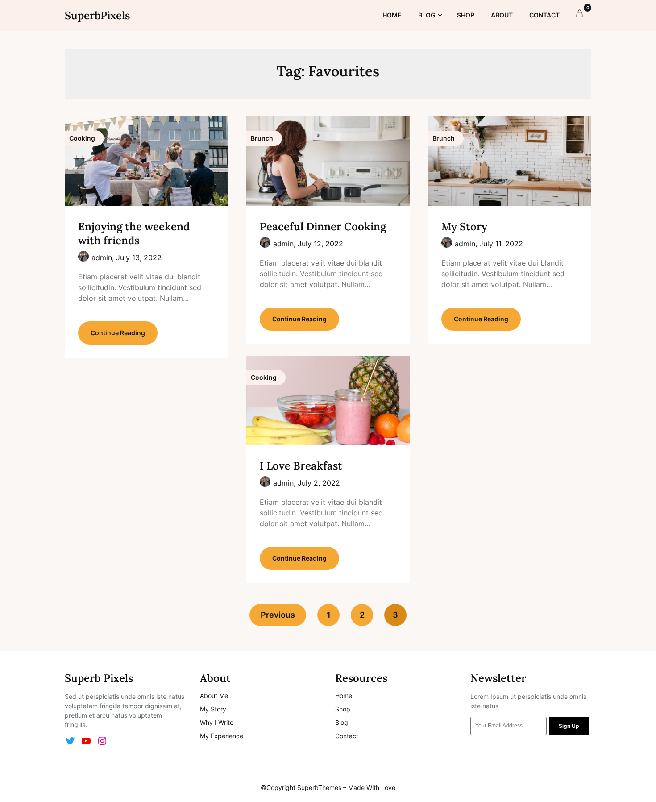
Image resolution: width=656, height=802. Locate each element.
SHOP (465, 15)
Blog (341, 722)
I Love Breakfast (301, 466)
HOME (392, 15)
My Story (464, 226)
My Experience (221, 736)
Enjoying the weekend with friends (134, 233)
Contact (346, 736)
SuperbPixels (97, 15)
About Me (214, 695)
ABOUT (502, 15)
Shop (342, 709)
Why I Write (216, 722)
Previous (278, 614)
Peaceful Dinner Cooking (323, 226)
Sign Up (569, 726)
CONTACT (544, 15)
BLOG (427, 15)
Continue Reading (118, 333)
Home (343, 695)
